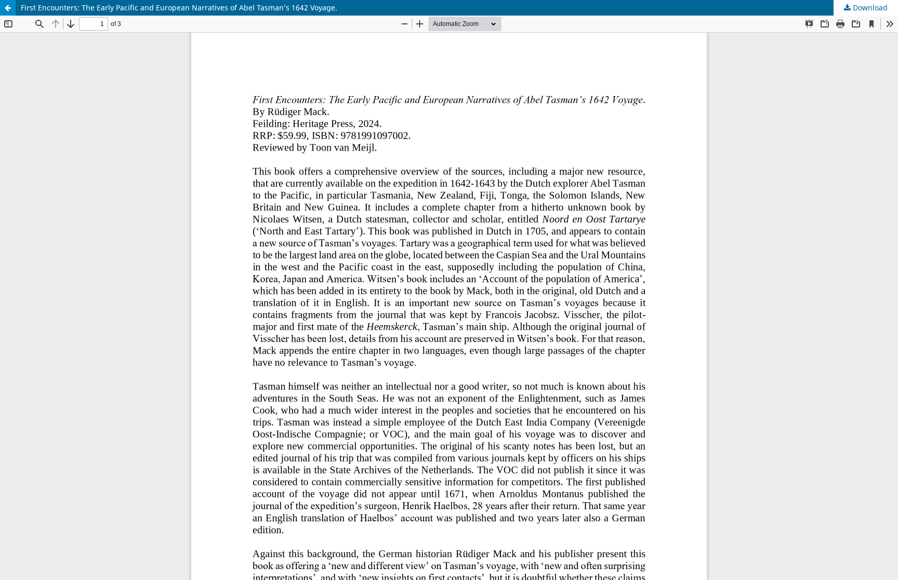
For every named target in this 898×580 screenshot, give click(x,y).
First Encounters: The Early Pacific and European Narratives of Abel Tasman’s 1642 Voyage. (179, 7)
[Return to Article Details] (8, 8)
